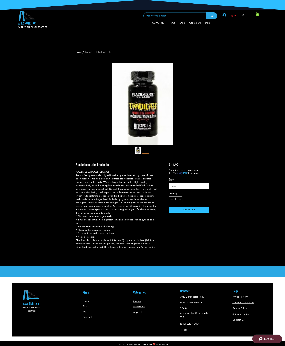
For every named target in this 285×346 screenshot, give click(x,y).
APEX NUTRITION (27, 23)
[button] (257, 14)
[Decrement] (171, 199)
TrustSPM (163, 344)
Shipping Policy (240, 314)
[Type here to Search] (211, 15)
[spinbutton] (175, 199)
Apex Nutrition (31, 303)
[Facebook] (180, 329)
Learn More (193, 173)
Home (79, 52)
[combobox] (189, 186)
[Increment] (180, 199)
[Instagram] (243, 15)
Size (172, 179)
